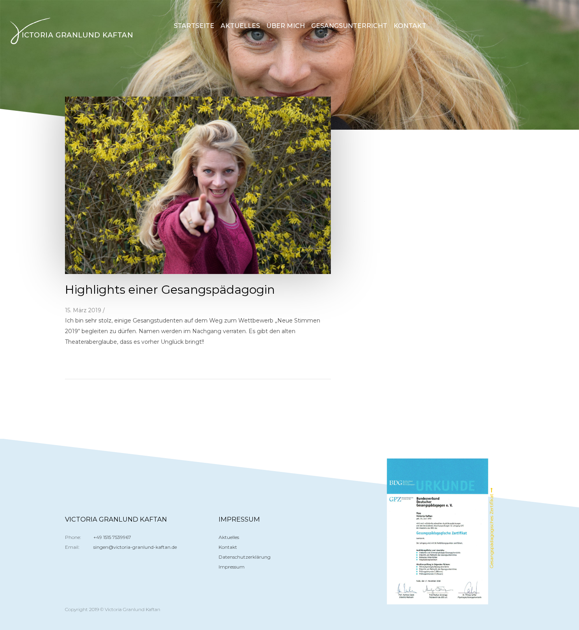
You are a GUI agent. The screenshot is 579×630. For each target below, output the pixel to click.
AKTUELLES (240, 26)
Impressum (232, 567)
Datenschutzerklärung (245, 557)
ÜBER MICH (285, 26)
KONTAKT (409, 26)
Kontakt (228, 547)
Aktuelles (229, 537)
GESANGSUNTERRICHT (349, 26)
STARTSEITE (194, 26)
